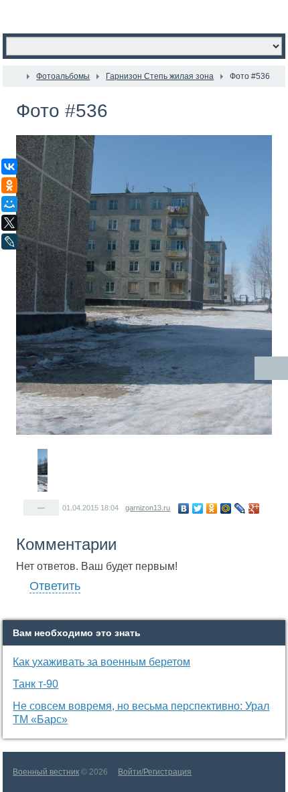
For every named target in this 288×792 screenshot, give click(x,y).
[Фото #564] (75, 449)
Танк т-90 (35, 684)
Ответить (54, 586)
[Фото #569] (122, 449)
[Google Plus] (254, 508)
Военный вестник (46, 772)
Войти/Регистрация (155, 772)
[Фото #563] (66, 449)
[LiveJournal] (240, 508)
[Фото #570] (132, 449)
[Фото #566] (94, 449)
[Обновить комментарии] (271, 368)
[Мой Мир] (226, 508)
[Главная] (14, 76)
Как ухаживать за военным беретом (101, 662)
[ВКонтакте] (184, 508)
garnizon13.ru (147, 508)
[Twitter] (198, 508)
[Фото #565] (85, 449)
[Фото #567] (103, 449)
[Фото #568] (113, 449)
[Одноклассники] (212, 508)
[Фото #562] (57, 449)
